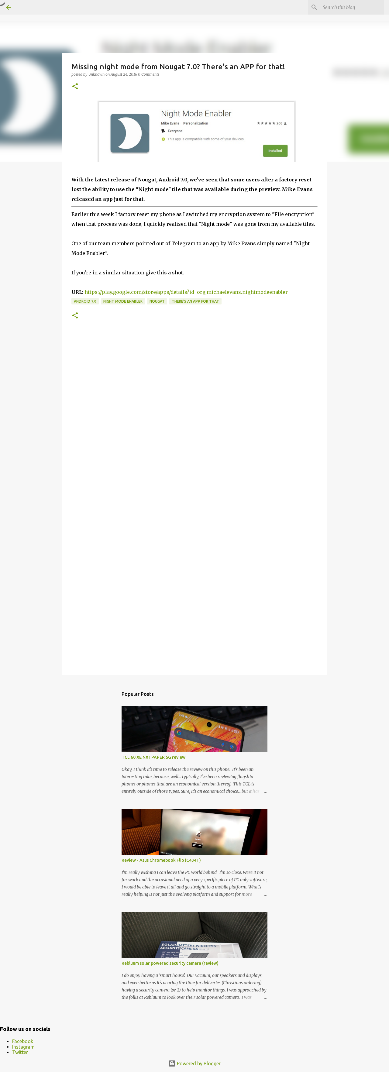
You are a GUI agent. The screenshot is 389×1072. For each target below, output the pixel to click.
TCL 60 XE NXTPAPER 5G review (153, 757)
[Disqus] (194, 421)
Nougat (157, 301)
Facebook (22, 1041)
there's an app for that (195, 301)
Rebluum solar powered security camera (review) (170, 963)
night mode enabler (123, 301)
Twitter (20, 1052)
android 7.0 (85, 301)
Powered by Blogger (198, 1063)
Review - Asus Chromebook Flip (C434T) (161, 860)
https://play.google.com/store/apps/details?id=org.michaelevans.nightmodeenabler (186, 292)
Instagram (23, 1047)
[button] (75, 87)
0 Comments (148, 74)
